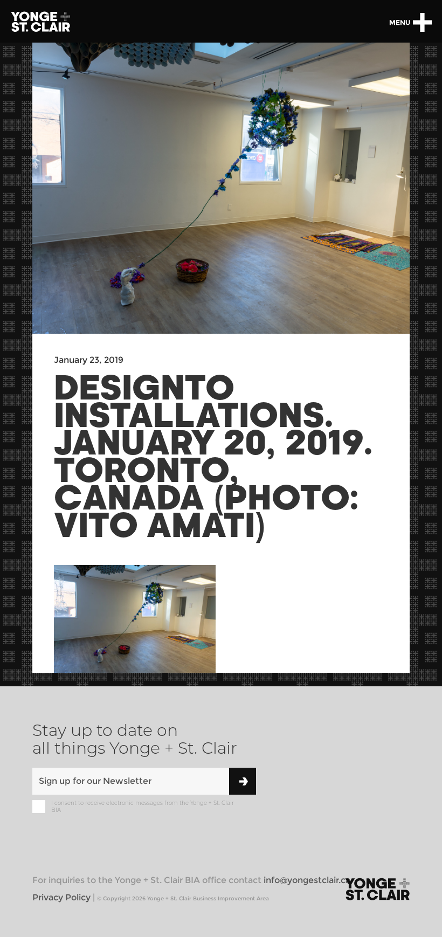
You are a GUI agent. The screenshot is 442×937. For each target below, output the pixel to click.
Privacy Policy (61, 897)
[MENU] (422, 22)
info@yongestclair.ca (307, 880)
